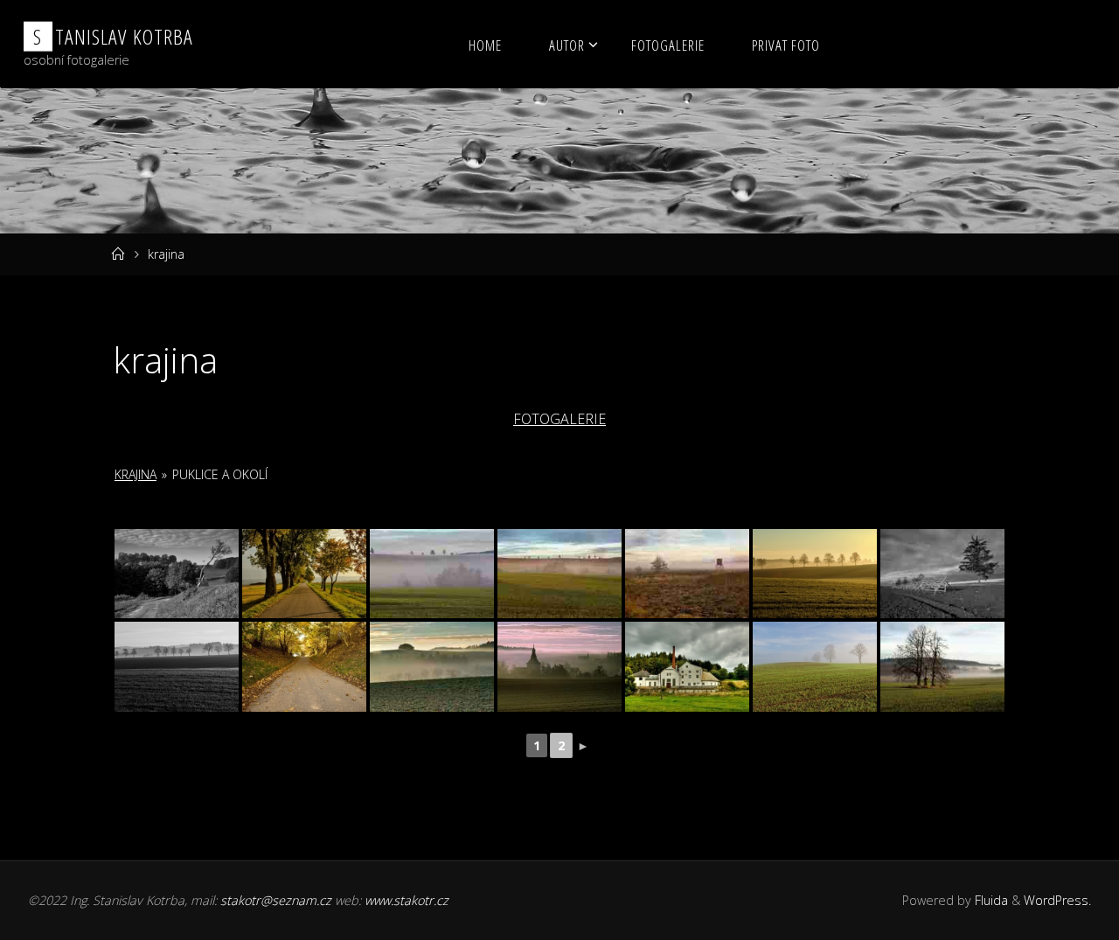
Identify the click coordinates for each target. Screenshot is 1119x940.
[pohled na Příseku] (559, 667)
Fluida (989, 900)
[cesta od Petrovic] (177, 574)
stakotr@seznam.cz (275, 900)
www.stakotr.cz (406, 900)
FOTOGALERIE (559, 418)
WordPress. (1057, 900)
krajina (135, 474)
